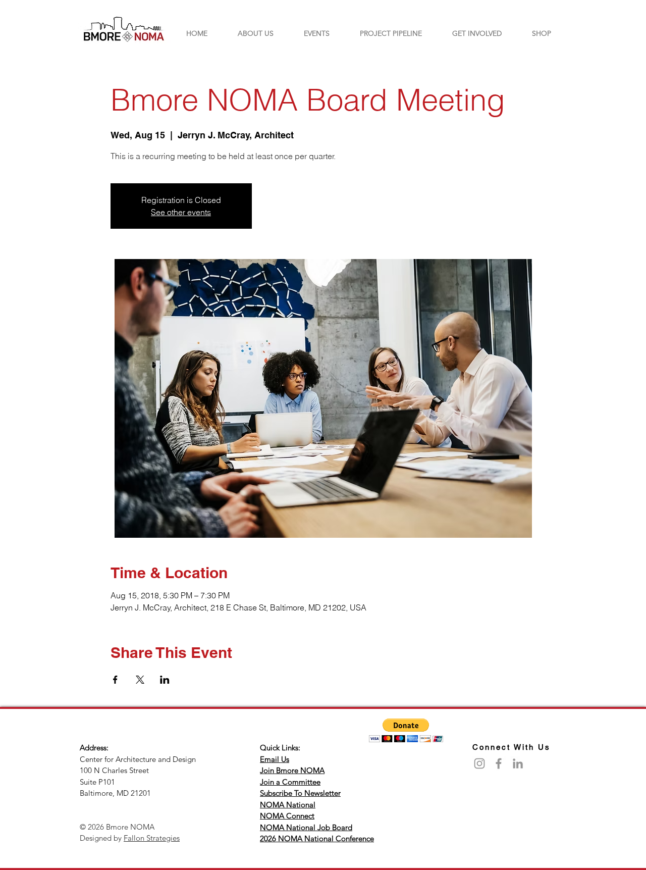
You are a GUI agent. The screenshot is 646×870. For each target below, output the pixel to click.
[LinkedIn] (518, 763)
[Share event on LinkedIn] (165, 680)
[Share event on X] (140, 680)
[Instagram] (479, 763)
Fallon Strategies (152, 838)
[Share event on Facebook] (115, 680)
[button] (406, 730)
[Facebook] (499, 763)
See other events (181, 212)
